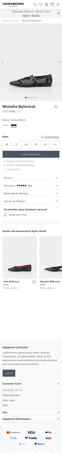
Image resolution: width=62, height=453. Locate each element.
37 (18, 145)
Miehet (35, 15)
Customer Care (12, 383)
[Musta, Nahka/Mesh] (14, 125)
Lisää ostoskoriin (31, 154)
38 (28, 145)
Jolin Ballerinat (11, 281)
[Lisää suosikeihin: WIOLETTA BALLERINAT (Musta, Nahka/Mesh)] (56, 106)
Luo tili (9, 373)
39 (37, 145)
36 (8, 145)
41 (56, 145)
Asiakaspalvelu (11, 395)
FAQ (5, 405)
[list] (31, 263)
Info (5, 412)
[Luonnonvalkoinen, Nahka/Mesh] (5, 125)
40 (47, 145)
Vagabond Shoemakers (17, 419)
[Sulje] (58, 13)
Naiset (26, 15)
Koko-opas (9, 400)
